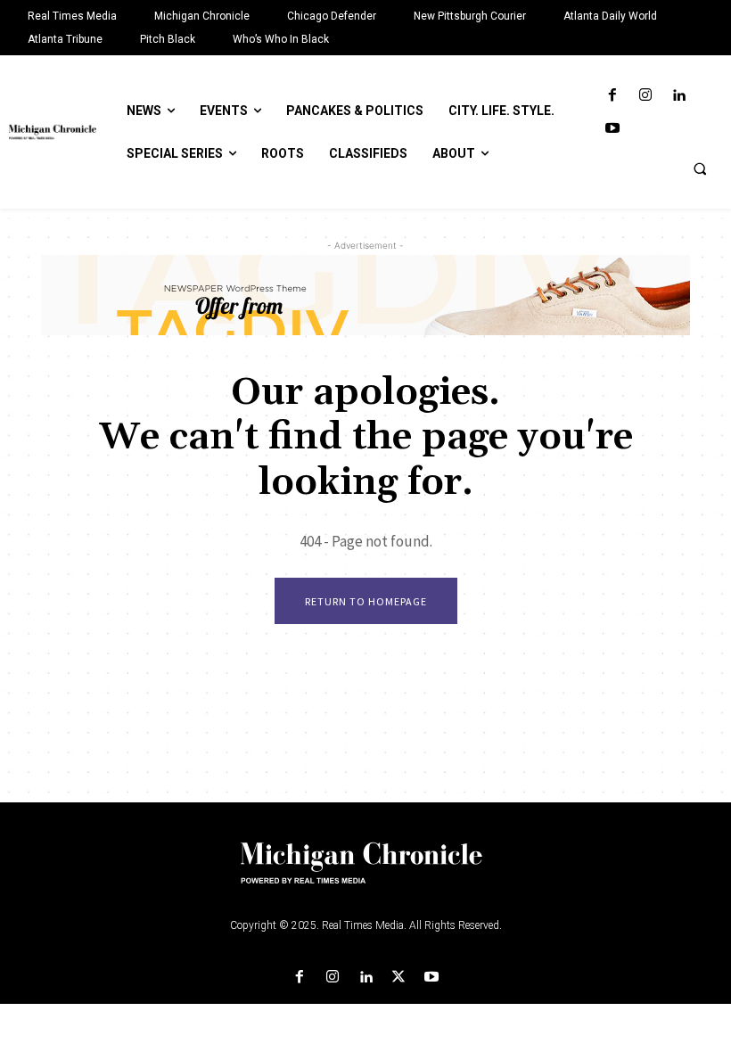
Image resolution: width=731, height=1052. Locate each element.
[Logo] (365, 873)
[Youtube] (612, 129)
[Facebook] (612, 96)
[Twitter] (399, 978)
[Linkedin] (679, 96)
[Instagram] (646, 96)
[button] (700, 168)
